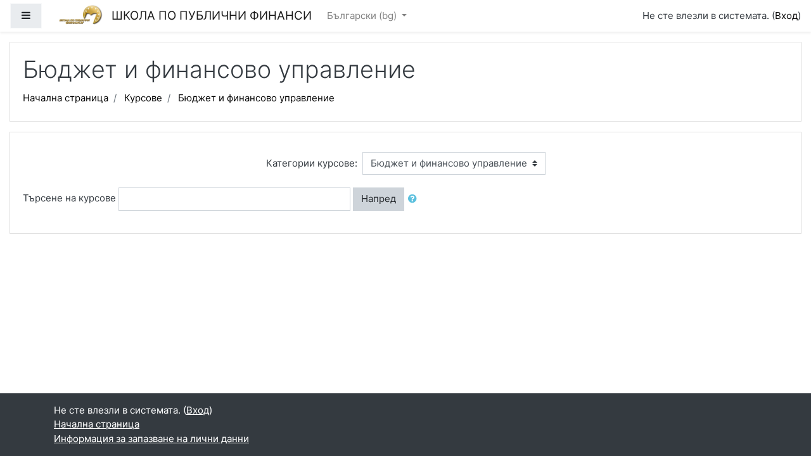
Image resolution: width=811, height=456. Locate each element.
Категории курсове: (311, 163)
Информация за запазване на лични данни (151, 439)
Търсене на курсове (69, 198)
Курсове (143, 98)
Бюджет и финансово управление (256, 98)
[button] (415, 199)
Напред (378, 199)
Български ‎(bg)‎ (363, 16)
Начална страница (65, 98)
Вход (786, 16)
